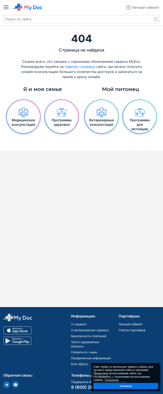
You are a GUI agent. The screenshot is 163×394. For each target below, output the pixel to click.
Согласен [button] (126, 386)
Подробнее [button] (112, 379)
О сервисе (78, 324)
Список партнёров (132, 330)
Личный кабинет (130, 324)
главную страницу (80, 66)
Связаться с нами (84, 352)
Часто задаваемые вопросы (85, 344)
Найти (156, 19)
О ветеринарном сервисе (89, 330)
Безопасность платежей (88, 336)
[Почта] (15, 384)
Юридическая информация (91, 358)
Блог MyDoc (79, 364)
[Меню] (6, 7)
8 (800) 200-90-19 (90, 387)
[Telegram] (6, 384)
